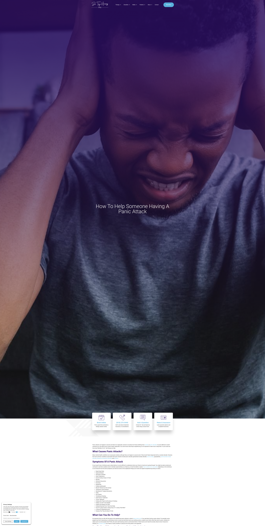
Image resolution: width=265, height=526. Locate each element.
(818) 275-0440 (122, 423)
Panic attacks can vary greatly (150, 467)
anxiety (146, 444)
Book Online (101, 423)
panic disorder (153, 444)
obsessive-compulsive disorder (104, 458)
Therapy (118, 4)
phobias (116, 458)
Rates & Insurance (163, 423)
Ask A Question (143, 423)
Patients (142, 4)
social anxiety (150, 456)
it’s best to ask (102, 523)
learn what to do (137, 518)
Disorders (126, 4)
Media (133, 4)
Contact (157, 4)
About (149, 4)
